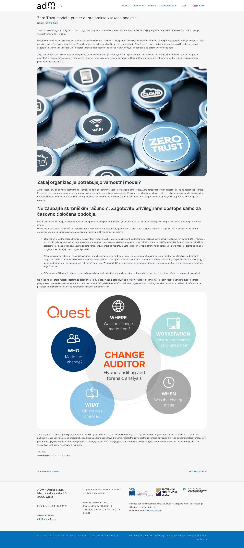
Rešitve (137, 5)
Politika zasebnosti (196, 535)
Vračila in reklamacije (154, 535)
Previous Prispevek (49, 471)
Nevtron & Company (108, 535)
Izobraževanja (167, 5)
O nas (183, 5)
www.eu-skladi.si (153, 510)
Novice (125, 5)
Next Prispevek (197, 471)
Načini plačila (135, 535)
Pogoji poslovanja (176, 535)
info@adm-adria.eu (46, 519)
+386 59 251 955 (45, 515)
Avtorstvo (202, 539)
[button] (61, 5)
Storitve (152, 5)
